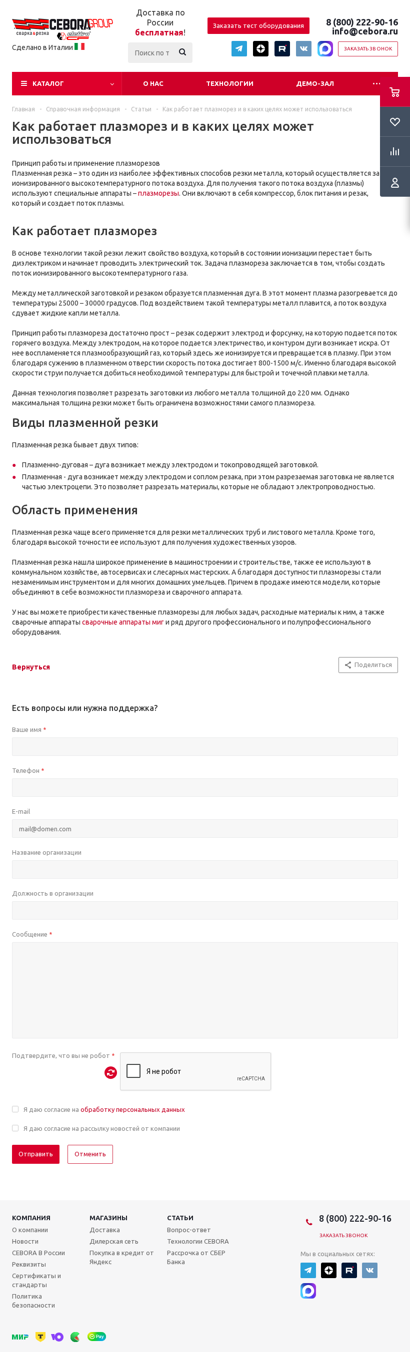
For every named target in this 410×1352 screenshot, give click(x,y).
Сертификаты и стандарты (36, 1280)
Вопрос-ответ (189, 1229)
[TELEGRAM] (239, 48)
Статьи (180, 1217)
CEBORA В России (38, 1252)
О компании (30, 1229)
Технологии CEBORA (198, 1241)
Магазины (109, 1217)
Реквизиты (29, 1264)
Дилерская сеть (114, 1241)
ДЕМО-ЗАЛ (315, 83)
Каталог (48, 83)
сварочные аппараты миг (123, 622)
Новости (25, 1241)
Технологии (230, 83)
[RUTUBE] (282, 48)
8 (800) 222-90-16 (362, 21)
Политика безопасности (33, 1301)
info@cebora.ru (365, 31)
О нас (153, 83)
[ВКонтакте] (304, 48)
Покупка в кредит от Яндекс (122, 1257)
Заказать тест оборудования (258, 25)
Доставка (105, 1229)
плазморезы (158, 193)
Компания (31, 1217)
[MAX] (325, 48)
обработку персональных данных (132, 1109)
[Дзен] (260, 48)
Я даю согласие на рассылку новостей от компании (102, 1128)
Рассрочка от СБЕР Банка (196, 1257)
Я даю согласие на (104, 1109)
